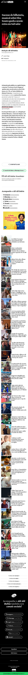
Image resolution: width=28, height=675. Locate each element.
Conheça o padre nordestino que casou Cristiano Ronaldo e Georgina (17, 440)
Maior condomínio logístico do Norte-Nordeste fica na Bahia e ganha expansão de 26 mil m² (18, 251)
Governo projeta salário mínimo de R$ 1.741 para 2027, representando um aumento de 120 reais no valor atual (18, 314)
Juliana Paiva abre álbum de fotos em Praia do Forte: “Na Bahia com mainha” (18, 261)
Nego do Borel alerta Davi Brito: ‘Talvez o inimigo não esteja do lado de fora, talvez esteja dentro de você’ (18, 282)
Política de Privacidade (14, 660)
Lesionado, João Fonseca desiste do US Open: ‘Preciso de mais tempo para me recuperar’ (18, 503)
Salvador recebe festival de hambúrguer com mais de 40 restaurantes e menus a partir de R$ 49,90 (18, 461)
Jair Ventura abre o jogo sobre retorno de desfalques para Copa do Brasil (18, 398)
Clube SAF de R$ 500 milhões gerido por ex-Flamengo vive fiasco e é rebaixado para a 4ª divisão (19, 387)
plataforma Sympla (7, 107)
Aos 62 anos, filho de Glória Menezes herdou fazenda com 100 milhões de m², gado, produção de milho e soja (18, 545)
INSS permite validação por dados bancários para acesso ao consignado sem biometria (18, 556)
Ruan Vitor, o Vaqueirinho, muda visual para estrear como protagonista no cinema (18, 472)
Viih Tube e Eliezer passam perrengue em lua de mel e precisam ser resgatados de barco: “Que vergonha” (18, 303)
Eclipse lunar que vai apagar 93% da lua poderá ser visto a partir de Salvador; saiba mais (18, 493)
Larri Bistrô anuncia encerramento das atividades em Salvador (18, 240)
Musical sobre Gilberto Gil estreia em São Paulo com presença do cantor (18, 356)
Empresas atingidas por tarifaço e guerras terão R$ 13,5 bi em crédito (18, 377)
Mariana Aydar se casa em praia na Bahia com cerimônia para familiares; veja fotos (18, 482)
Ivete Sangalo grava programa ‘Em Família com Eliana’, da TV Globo (18, 534)
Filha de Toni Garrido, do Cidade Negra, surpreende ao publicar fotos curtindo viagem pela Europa (18, 514)
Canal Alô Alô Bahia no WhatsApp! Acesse (14, 170)
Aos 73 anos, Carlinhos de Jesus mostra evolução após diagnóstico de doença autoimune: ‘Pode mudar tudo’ (18, 566)
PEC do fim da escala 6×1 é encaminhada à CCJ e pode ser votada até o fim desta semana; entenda (19, 272)
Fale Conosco (14, 653)
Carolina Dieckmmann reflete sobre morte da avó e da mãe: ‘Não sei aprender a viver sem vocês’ (17, 345)
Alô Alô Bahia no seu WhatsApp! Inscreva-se (14, 673)
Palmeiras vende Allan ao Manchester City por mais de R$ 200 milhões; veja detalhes (18, 419)
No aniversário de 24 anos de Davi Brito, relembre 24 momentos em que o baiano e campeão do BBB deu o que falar (18, 366)
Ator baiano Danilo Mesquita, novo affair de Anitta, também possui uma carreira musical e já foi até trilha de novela (18, 524)
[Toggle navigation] (25, 1)
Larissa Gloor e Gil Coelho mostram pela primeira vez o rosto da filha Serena (19, 450)
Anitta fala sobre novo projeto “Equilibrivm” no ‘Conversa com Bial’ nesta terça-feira (18, 293)
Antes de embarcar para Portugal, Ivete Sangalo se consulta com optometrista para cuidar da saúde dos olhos (18, 429)
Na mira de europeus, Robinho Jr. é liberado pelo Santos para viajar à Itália (18, 335)
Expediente (14, 649)
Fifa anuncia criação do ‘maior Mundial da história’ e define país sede (18, 408)
